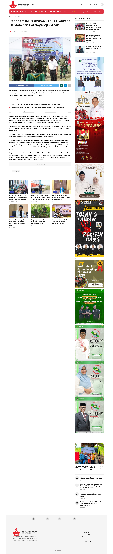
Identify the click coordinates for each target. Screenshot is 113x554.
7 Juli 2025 (34, 201)
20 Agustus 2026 (91, 31)
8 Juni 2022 (24, 31)
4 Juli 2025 (12, 227)
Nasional (44, 11)
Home (10, 16)
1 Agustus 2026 (13, 201)
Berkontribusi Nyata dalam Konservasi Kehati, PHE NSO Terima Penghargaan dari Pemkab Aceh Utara (91, 486)
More (72, 11)
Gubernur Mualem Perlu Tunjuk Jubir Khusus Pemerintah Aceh (59, 221)
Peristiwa (28, 11)
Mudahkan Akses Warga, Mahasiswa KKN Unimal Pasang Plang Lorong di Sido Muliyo (91, 494)
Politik (66, 11)
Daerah (36, 11)
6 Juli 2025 (55, 201)
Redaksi (16, 31)
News (22, 11)
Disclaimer (88, 541)
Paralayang (16, 171)
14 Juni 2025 (34, 225)
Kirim (86, 11)
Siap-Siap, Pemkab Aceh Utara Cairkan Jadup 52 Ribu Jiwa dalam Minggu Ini (94, 48)
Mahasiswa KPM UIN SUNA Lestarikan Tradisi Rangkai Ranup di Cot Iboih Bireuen (35, 104)
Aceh (19, 16)
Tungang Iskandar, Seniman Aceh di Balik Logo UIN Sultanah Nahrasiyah (40, 221)
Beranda (16, 11)
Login (83, 4)
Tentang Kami (88, 532)
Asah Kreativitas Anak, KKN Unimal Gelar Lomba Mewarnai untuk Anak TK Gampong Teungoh (91, 503)
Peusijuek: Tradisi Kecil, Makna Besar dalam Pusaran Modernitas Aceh (32, 111)
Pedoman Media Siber (88, 536)
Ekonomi (52, 11)
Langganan (96, 11)
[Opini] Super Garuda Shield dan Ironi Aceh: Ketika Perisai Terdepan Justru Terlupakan (37, 107)
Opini (59, 11)
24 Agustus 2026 (91, 42)
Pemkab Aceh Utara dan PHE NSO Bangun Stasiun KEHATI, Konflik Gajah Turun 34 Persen (85, 468)
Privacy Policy (88, 539)
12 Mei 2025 (55, 225)
